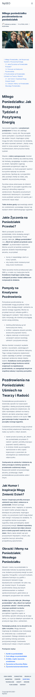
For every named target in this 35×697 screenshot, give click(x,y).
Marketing (8, 679)
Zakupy (18, 682)
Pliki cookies (13, 684)
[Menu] (32, 3)
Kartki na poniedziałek (14, 654)
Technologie (10, 682)
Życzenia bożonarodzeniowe (17, 667)
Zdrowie (26, 682)
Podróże (17, 679)
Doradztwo (18, 676)
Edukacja (28, 676)
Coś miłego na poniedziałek (16, 656)
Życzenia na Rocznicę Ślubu (16, 664)
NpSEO (6, 3)
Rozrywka (5, 26)
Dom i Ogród (8, 676)
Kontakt (23, 684)
